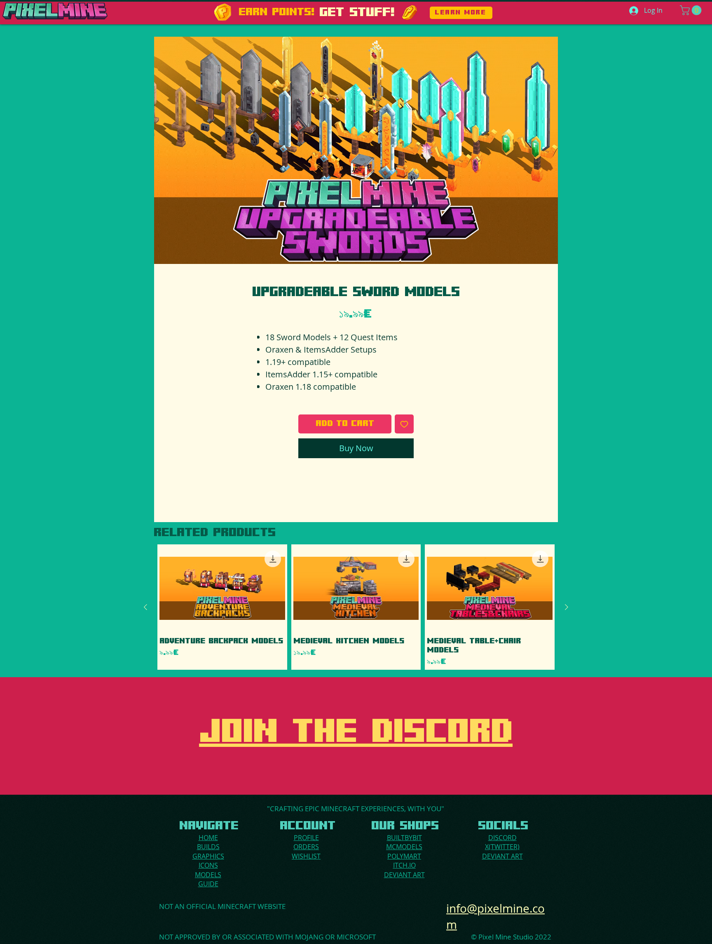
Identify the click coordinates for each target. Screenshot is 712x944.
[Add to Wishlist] (404, 423)
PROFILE (306, 837)
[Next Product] (566, 607)
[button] (692, 10)
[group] (356, 607)
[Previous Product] (145, 607)
